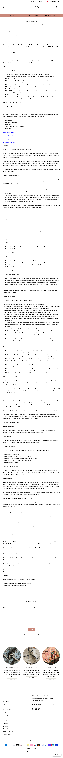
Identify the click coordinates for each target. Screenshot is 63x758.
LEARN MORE (12, 679)
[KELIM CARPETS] (51, 656)
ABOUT (42, 11)
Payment (5, 704)
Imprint (4, 698)
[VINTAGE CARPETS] (12, 656)
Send (31, 629)
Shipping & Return (7, 706)
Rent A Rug (5, 715)
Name (5, 607)
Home (26, 21)
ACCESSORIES (28, 11)
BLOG (36, 11)
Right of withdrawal (7, 709)
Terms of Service (44, 634)
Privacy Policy (36, 634)
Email (34, 607)
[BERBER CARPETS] (31, 656)
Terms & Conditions (7, 696)
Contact (4, 712)
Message (6, 615)
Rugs (19, 11)
